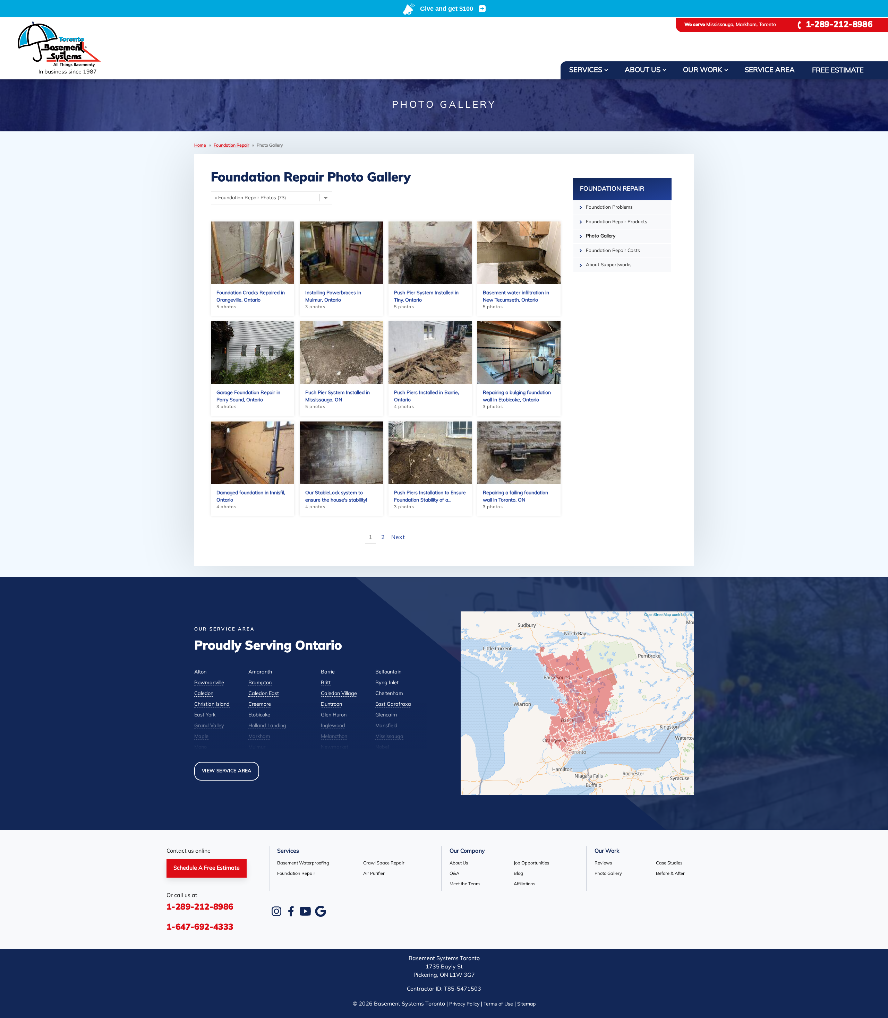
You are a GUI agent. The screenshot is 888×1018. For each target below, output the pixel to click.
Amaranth (260, 672)
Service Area (770, 70)
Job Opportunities (531, 863)
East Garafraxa (393, 704)
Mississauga (389, 736)
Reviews (603, 863)
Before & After (670, 873)
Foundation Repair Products (616, 222)
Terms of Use (498, 1004)
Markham (259, 736)
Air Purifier (374, 873)
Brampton (260, 683)
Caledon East (263, 693)
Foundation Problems (609, 207)
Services (585, 70)
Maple (201, 736)
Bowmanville (209, 683)
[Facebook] (291, 911)
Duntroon (331, 704)
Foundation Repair (612, 189)
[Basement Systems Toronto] (68, 44)
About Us (642, 70)
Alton (200, 672)
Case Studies (669, 863)
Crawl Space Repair (383, 863)
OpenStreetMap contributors (668, 614)
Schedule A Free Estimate (206, 868)
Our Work (702, 70)
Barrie (328, 672)
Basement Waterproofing (303, 863)
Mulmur (256, 747)
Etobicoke (259, 715)
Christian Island (212, 704)
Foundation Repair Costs (613, 251)
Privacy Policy (464, 1004)
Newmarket (334, 747)
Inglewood (333, 726)
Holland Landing (267, 726)
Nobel (382, 747)
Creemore (259, 704)
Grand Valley (209, 726)
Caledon (203, 693)
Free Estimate (838, 70)
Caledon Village (339, 693)
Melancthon (334, 736)
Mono (200, 747)
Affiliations (524, 884)
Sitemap (526, 1004)
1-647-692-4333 (199, 927)
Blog (518, 873)
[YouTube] (305, 911)
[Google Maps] (320, 911)
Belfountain (388, 672)
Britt (326, 683)
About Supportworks (609, 265)
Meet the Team (465, 884)
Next (398, 537)
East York (204, 715)
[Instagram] (276, 911)
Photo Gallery (600, 236)
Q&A (454, 873)
